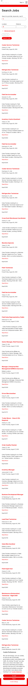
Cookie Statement (17, 672)
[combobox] (9, 27)
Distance (18, 24)
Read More (5, 60)
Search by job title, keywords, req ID (12, 16)
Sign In (22, 2)
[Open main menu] (26, 2)
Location (4, 24)
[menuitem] (5, 2)
